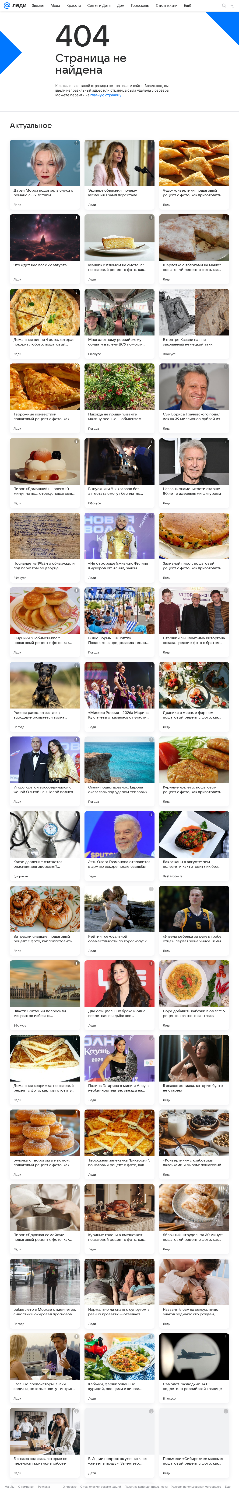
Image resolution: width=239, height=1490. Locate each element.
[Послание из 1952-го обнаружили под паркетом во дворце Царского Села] (45, 548)
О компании (26, 1486)
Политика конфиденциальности (146, 1486)
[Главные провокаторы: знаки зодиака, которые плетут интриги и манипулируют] (45, 1368)
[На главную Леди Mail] (18, 5)
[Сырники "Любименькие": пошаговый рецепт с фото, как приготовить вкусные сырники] (45, 622)
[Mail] (7, 5)
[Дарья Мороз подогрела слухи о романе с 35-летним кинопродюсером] (45, 175)
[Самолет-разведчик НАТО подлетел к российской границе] (194, 1368)
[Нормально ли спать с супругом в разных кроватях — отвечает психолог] (119, 1294)
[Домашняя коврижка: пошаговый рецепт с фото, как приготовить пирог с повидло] (45, 1070)
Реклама (44, 1486)
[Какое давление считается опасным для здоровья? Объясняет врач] (45, 846)
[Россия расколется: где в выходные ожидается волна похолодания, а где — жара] (45, 697)
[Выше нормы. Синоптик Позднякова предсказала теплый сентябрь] (119, 622)
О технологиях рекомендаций (100, 1486)
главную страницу (105, 95)
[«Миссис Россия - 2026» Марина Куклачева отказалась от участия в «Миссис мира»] (119, 697)
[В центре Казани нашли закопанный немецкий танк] (194, 324)
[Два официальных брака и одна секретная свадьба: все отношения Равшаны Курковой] (119, 995)
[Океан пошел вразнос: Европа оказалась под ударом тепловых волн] (119, 771)
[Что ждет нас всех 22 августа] (45, 249)
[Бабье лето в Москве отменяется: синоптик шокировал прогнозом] (45, 1294)
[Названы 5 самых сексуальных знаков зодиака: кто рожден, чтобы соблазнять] (194, 1294)
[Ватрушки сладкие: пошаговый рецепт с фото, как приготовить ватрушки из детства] (45, 921)
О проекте (70, 1486)
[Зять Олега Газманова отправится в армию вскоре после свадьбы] (119, 846)
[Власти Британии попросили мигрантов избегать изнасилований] (45, 995)
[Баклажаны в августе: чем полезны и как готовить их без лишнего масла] (194, 846)
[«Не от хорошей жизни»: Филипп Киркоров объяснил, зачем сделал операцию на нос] (119, 548)
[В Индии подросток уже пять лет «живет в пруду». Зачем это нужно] (119, 1443)
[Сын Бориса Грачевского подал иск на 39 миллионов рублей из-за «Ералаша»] (194, 398)
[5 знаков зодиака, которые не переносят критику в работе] (45, 1443)
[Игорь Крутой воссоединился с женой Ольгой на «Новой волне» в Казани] (45, 771)
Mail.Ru (9, 1486)
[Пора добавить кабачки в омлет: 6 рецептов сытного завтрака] (194, 995)
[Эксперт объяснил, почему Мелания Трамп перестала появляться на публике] (119, 175)
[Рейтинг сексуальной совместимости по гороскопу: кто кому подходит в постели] (119, 921)
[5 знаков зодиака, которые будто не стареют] (194, 1070)
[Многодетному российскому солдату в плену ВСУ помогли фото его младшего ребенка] (119, 324)
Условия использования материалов (196, 1486)
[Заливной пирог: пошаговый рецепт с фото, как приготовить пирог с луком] (194, 548)
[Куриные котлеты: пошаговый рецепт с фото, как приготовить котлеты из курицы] (194, 771)
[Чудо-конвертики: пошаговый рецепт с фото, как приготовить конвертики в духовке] (194, 175)
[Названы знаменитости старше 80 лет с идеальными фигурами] (194, 473)
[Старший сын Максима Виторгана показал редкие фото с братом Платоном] (194, 622)
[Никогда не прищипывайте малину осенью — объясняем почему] (119, 398)
